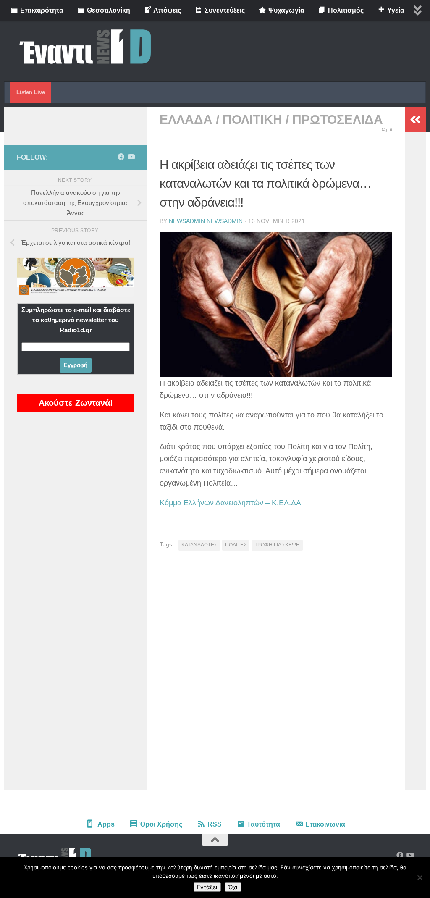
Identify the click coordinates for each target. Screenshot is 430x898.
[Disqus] (276, 673)
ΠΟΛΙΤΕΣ (235, 545)
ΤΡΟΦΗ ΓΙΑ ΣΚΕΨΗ (277, 545)
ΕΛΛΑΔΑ (186, 119)
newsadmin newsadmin (206, 221)
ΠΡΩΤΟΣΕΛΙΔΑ (337, 119)
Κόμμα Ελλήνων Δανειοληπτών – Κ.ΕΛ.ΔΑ (230, 503)
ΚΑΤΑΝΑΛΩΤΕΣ (199, 545)
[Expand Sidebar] (415, 119)
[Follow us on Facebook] (121, 156)
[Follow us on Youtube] (131, 156)
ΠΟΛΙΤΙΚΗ (252, 119)
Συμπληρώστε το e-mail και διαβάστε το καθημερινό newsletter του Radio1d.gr (75, 319)
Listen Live (30, 92)
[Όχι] (419, 877)
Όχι (233, 887)
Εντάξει (207, 887)
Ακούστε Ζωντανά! (76, 402)
